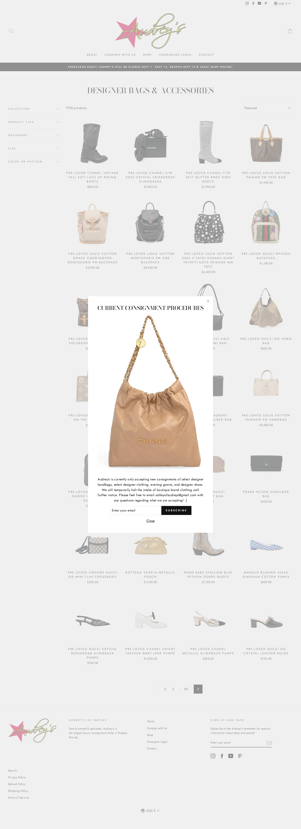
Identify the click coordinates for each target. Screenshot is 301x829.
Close (150, 520)
